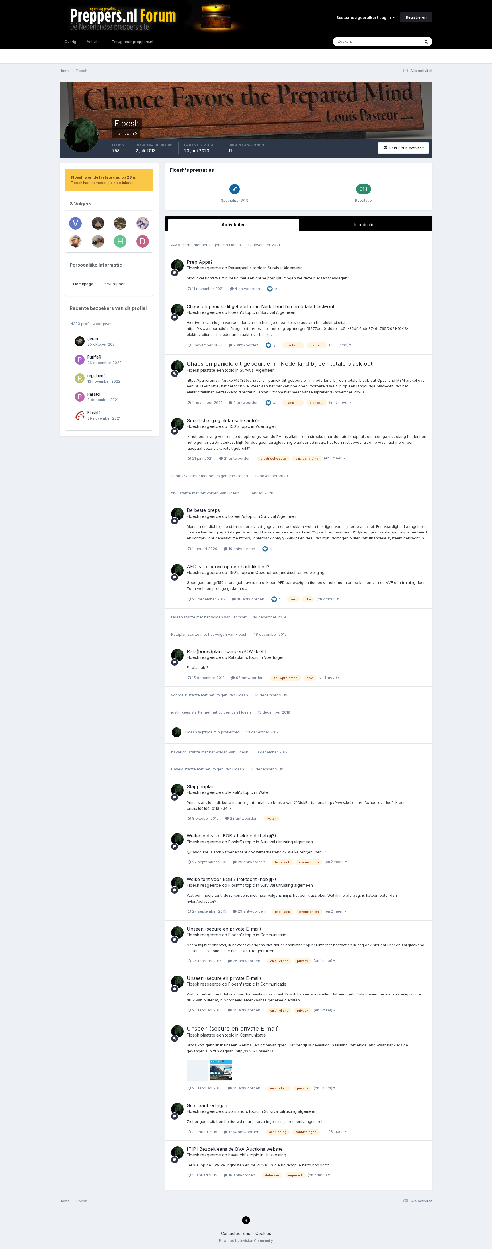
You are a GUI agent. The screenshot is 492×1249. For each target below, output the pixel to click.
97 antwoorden (249, 677)
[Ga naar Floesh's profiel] (177, 265)
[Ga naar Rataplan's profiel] (98, 241)
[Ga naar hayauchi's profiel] (120, 241)
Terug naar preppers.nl (132, 41)
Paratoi (93, 394)
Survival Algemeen (285, 267)
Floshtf (93, 412)
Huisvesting (275, 1154)
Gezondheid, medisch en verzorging (290, 572)
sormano (236, 1111)
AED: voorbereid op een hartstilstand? (228, 566)
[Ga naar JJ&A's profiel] (142, 223)
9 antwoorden (245, 345)
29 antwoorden (251, 862)
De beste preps (203, 510)
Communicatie (273, 934)
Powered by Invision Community (246, 1240)
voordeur (179, 695)
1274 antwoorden (243, 1131)
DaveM (177, 769)
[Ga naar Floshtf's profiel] (80, 415)
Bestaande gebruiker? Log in (364, 17)
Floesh (235, 244)
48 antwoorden (250, 599)
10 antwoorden (241, 548)
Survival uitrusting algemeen (286, 841)
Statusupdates (400, 41)
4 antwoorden (247, 288)
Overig (70, 41)
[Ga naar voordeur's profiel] (75, 223)
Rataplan (179, 634)
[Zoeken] (426, 41)
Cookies (263, 1233)
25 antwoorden (246, 960)
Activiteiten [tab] (234, 224)
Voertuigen (265, 426)
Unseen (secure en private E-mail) (224, 929)
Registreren (416, 17)
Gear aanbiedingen (207, 1105)
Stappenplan (200, 786)
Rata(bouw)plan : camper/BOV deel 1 (226, 651)
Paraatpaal (238, 267)
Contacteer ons (235, 1233)
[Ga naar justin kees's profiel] (120, 223)
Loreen (235, 516)
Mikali (233, 792)
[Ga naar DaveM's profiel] (142, 241)
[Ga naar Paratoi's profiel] (80, 397)
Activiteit (94, 41)
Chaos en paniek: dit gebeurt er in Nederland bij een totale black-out (260, 306)
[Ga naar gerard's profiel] (80, 341)
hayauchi (179, 752)
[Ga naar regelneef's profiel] (80, 378)
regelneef (96, 375)
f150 (232, 426)
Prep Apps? (200, 262)
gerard (93, 338)
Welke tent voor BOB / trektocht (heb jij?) (231, 836)
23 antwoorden (243, 818)
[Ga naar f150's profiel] (98, 223)
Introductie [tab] (364, 224)
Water (263, 792)
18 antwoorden (241, 1175)
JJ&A (175, 244)
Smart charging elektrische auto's (223, 420)
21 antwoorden (237, 458)
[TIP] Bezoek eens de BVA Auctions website (235, 1149)
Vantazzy (179, 475)
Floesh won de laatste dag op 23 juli (105, 177)
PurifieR (94, 357)
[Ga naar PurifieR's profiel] (80, 360)
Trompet (239, 617)
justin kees (180, 712)
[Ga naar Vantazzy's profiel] (75, 241)
